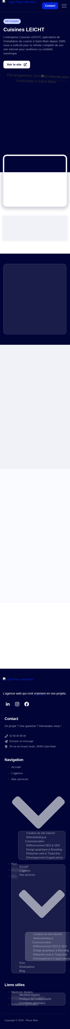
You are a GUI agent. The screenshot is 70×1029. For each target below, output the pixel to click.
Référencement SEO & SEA (43, 845)
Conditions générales (32, 1003)
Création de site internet (40, 833)
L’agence (17, 773)
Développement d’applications (44, 857)
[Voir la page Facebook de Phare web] (26, 704)
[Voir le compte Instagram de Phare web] (17, 704)
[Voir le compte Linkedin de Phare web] (7, 704)
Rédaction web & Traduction (43, 853)
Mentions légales (29, 994)
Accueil (16, 767)
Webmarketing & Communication (35, 839)
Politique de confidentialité (35, 999)
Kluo (14, 864)
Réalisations (26, 966)
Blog (22, 970)
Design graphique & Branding (44, 849)
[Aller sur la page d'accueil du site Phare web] (21, 6)
